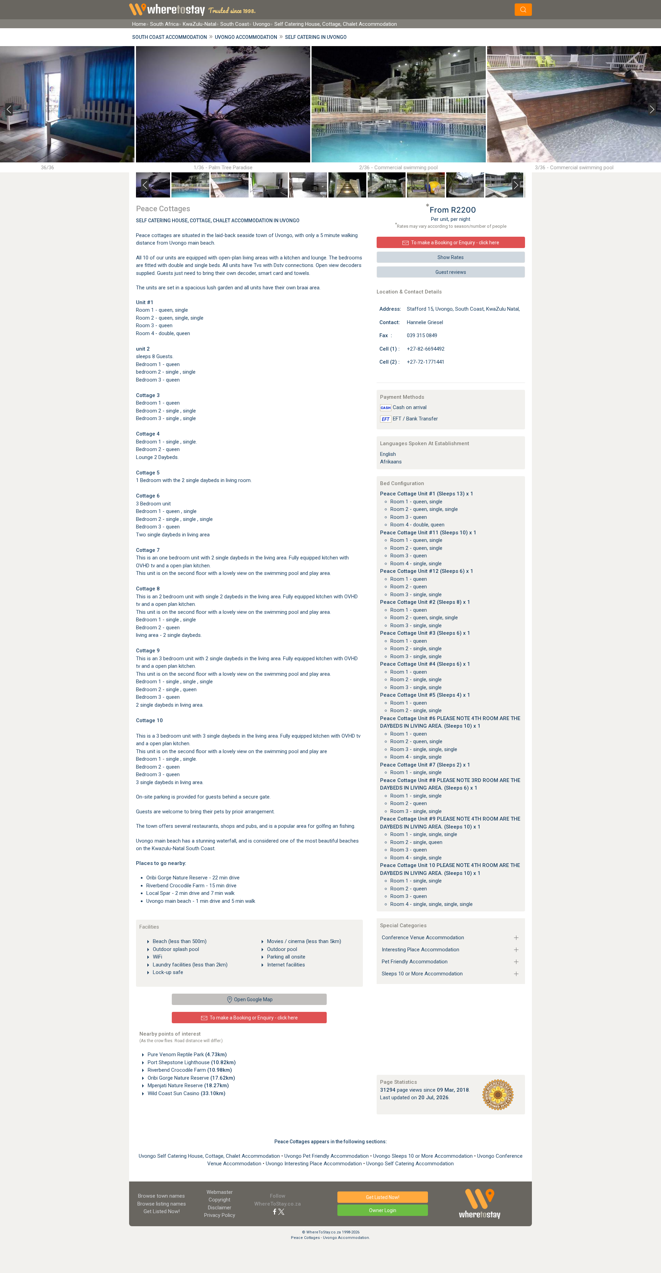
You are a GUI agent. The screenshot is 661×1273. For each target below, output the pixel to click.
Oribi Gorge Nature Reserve (190, 1078)
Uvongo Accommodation (246, 37)
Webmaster (220, 1192)
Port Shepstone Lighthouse (191, 1062)
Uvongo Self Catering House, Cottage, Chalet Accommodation (210, 1156)
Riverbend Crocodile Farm (189, 1070)
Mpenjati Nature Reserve (187, 1085)
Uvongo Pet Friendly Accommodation (327, 1156)
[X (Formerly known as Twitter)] (281, 1211)
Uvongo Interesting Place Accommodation (314, 1163)
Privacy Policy (219, 1215)
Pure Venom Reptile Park (186, 1054)
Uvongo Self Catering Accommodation (410, 1163)
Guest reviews (451, 272)
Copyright (219, 1200)
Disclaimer (219, 1208)
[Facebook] (274, 1211)
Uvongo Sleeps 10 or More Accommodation (423, 1156)
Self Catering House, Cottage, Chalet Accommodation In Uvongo (218, 220)
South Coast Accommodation (169, 37)
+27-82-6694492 (425, 349)
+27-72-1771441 (425, 362)
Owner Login (382, 1210)
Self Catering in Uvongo (316, 37)
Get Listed (162, 1211)
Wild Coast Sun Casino (185, 1093)
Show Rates (451, 257)
